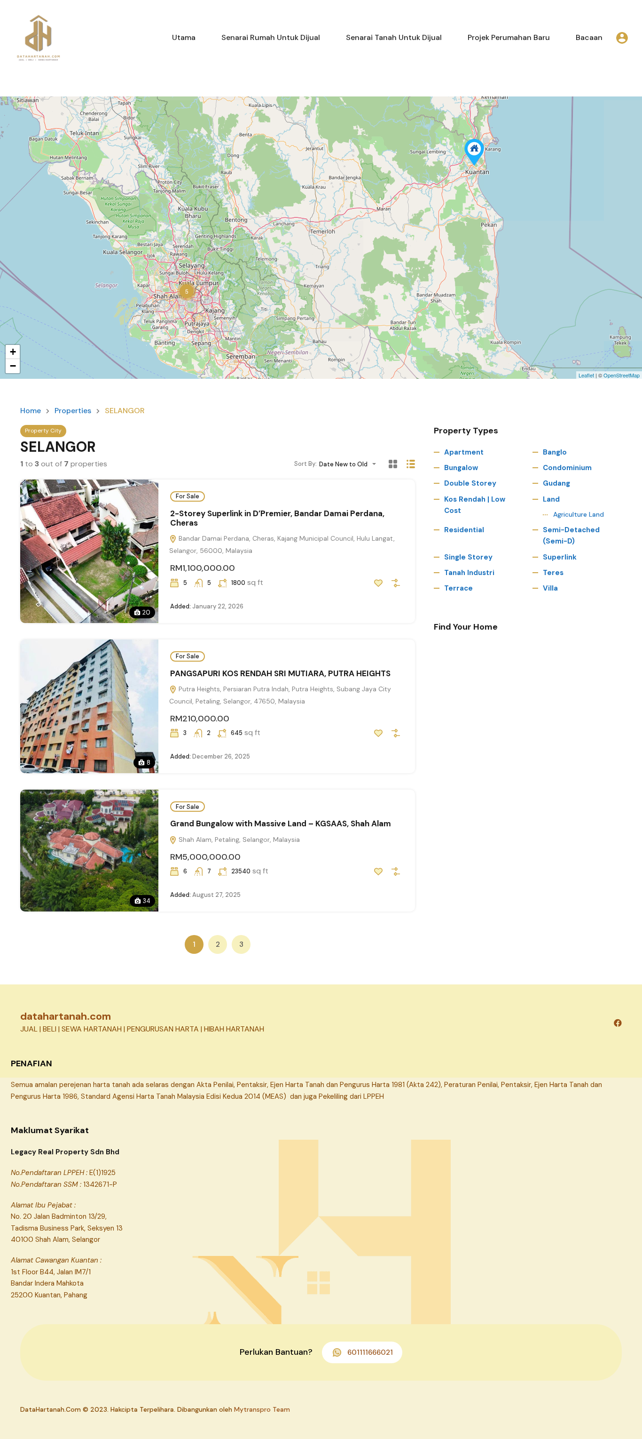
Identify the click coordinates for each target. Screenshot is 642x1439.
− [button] (13, 366)
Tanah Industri (469, 572)
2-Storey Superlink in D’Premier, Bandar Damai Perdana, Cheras (277, 518)
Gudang (556, 483)
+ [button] (13, 352)
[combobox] (350, 464)
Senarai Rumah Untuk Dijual (270, 37)
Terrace (458, 588)
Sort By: (305, 464)
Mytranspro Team (262, 1409)
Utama (184, 37)
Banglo (555, 452)
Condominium (567, 467)
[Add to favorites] (378, 583)
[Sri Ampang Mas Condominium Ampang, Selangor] (474, 152)
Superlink (560, 557)
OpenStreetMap (621, 375)
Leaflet (586, 375)
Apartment (464, 452)
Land (551, 499)
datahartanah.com (65, 1016)
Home (30, 411)
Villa (550, 588)
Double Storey (470, 483)
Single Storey (468, 557)
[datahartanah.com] (37, 37)
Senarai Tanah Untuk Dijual (394, 37)
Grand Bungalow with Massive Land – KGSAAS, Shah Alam (280, 823)
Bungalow (461, 467)
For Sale (187, 496)
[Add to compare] (395, 583)
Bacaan (589, 37)
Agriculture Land (578, 514)
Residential (464, 530)
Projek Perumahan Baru (509, 37)
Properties (73, 411)
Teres (553, 572)
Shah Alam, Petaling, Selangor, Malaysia (238, 839)
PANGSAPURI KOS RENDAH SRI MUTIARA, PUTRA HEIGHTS (280, 673)
